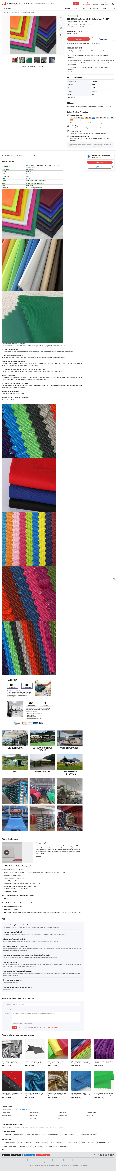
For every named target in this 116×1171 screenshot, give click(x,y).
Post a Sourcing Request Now (49, 1027)
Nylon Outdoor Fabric (25, 1146)
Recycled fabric (34, 1112)
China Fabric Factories (9, 1142)
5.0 (94, 157)
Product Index (87, 1160)
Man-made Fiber (18, 1134)
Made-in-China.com (50, 1162)
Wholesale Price (68, 1160)
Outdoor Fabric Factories (56, 1142)
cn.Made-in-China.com (74, 1162)
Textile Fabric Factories (41, 1142)
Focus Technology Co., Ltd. (46, 1165)
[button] (71, 3)
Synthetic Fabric (16, 12)
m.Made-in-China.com (62, 1162)
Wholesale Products (58, 1160)
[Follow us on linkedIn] (113, 1155)
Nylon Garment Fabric (88, 1142)
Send (14, 1027)
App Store (6, 1155)
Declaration (75, 1165)
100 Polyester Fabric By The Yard (87, 1134)
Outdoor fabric (62, 1112)
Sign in (112, 4)
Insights (94, 1160)
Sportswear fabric (91, 1112)
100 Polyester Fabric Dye (51, 1134)
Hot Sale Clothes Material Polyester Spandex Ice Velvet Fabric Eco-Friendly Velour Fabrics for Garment (58, 1094)
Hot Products (23, 1160)
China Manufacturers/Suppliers (44, 1160)
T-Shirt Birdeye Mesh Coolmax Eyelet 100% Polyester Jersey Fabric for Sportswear (103, 1062)
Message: (8, 1013)
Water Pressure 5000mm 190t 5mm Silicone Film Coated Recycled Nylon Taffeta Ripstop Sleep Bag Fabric (103, 1094)
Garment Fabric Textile (73, 1142)
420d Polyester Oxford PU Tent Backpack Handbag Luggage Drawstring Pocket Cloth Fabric (56, 1062)
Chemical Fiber (7, 1134)
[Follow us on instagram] (106, 1155)
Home (3, 12)
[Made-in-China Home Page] (11, 3)
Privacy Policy (84, 1165)
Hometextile (33, 1119)
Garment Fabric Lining (103, 1142)
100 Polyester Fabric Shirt (68, 1134)
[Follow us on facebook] (101, 1155)
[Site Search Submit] (76, 3)
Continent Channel (77, 1160)
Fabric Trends (48, 1146)
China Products (31, 1160)
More (3, 1150)
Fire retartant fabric (7, 1115)
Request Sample (95, 43)
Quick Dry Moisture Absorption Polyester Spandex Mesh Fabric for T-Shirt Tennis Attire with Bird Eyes (80, 1094)
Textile (8, 12)
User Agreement (67, 1165)
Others (60, 1119)
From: (9, 1004)
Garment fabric (6, 1112)
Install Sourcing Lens (44, 1155)
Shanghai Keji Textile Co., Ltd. (79, 24)
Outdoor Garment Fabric (9, 1146)
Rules (113, 8)
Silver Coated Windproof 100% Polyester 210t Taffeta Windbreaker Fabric (11, 1062)
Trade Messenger (28, 1155)
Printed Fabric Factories (24, 1142)
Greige (3, 1119)
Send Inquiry (78, 39)
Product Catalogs (25, 1109)
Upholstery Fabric (62, 1115)
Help (84, 8)
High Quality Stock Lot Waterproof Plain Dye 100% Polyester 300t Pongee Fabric (81, 1062)
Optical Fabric (89, 1115)
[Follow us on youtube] (108, 1155)
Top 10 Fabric (38, 1146)
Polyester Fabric (17, 899)
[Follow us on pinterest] (111, 1155)
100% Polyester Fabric (28, 12)
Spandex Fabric (34, 1115)
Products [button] (29, 3)
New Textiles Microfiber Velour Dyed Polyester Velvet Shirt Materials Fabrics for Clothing (35, 1094)
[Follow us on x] (103, 1155)
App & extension (93, 8)
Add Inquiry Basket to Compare (33, 66)
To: (10, 1009)
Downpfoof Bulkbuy (61, 1146)
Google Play (16, 1155)
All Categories (7, 8)
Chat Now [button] (104, 39)
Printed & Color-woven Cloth (33, 1134)
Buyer (75, 8)
